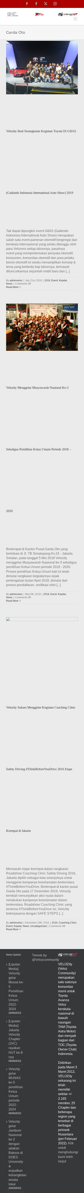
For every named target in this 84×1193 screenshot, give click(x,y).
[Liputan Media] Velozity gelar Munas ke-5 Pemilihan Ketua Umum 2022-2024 (16, 987)
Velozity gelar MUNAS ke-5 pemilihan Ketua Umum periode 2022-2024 (16, 1089)
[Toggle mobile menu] (76, 19)
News (9, 283)
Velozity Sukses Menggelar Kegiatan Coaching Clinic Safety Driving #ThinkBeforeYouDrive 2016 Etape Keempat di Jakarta (40, 769)
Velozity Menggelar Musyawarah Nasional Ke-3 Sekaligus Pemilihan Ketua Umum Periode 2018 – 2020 (38, 449)
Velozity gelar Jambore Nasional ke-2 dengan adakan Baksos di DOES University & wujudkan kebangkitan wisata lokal (16, 1153)
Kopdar (63, 280)
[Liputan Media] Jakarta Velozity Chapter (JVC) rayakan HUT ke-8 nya (16, 1039)
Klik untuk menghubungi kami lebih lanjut (68, 1152)
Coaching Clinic (67, 922)
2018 (46, 594)
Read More (12, 287)
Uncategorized (38, 926)
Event (54, 280)
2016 (54, 922)
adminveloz (16, 280)
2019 (47, 280)
